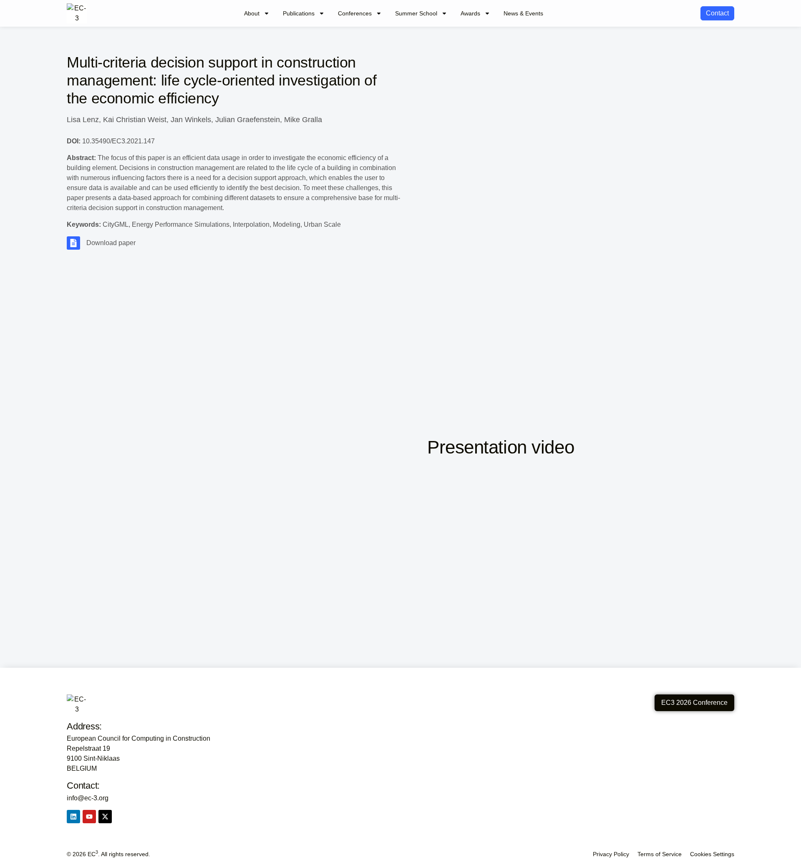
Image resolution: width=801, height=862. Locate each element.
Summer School (416, 13)
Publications (299, 13)
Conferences (355, 13)
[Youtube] (89, 816)
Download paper (111, 242)
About (251, 13)
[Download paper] (73, 243)
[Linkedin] (73, 816)
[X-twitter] (105, 816)
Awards (470, 13)
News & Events (523, 13)
